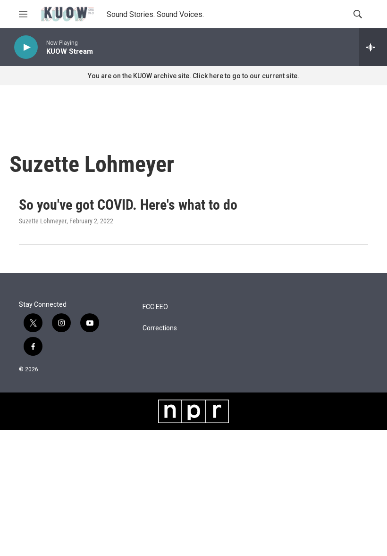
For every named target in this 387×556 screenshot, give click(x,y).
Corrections (160, 328)
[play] (26, 47)
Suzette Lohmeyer (43, 221)
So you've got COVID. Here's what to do (128, 204)
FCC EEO (155, 307)
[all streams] (373, 47)
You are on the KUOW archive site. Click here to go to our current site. (193, 76)
